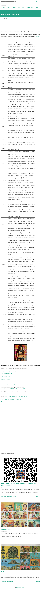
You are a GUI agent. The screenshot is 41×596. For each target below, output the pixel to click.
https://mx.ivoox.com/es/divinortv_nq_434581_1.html (9, 381)
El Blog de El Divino (8, 2)
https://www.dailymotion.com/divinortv (7, 373)
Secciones (14, 7)
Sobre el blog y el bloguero (5, 7)
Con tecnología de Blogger (21, 587)
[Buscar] (36, 2)
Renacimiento (18, 399)
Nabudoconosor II (11, 399)
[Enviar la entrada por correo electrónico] (2, 401)
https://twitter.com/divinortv (5, 376)
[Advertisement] (20, 442)
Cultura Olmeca (5, 571)
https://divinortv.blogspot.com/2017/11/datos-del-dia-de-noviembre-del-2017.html (13, 393)
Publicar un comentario (12, 496)
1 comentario (10, 581)
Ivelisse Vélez (4, 399)
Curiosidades (8, 396)
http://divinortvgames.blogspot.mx (11, 384)
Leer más (38, 496)
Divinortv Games (30, 7)
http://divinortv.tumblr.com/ (5, 379)
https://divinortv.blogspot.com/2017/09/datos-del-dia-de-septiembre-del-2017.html (13, 388)
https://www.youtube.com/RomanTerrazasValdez (8, 371)
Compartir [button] (3, 496)
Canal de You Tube (21, 7)
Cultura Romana (6, 529)
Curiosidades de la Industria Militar (19, 396)
